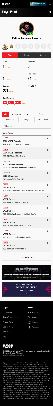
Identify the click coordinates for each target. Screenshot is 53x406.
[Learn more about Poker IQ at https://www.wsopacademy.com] (35, 86)
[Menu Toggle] (50, 4)
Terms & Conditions (10, 317)
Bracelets (10, 119)
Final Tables (43, 119)
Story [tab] (26, 55)
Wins (41, 114)
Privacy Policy (8, 322)
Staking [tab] (43, 55)
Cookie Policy (8, 327)
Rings (26, 119)
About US (6, 332)
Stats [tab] (10, 55)
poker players (44, 394)
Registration (7, 312)
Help (4, 337)
